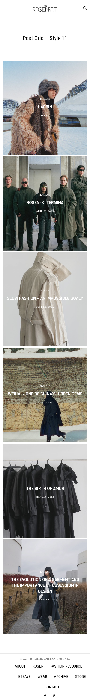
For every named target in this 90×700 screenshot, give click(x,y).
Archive (61, 676)
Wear (45, 290)
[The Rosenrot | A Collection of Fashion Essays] (45, 8)
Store (80, 676)
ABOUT (20, 666)
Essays (45, 99)
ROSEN (45, 386)
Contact (52, 687)
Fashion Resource (66, 666)
